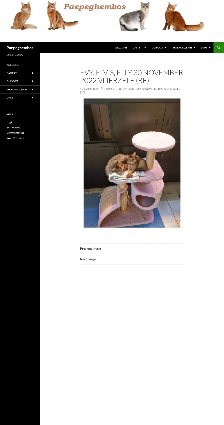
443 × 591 (110, 88)
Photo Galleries (182, 47)
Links (204, 47)
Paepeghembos (20, 47)
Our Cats (157, 47)
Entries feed (13, 127)
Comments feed (15, 132)
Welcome (121, 47)
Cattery (138, 47)
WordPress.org (15, 138)
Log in (10, 122)
